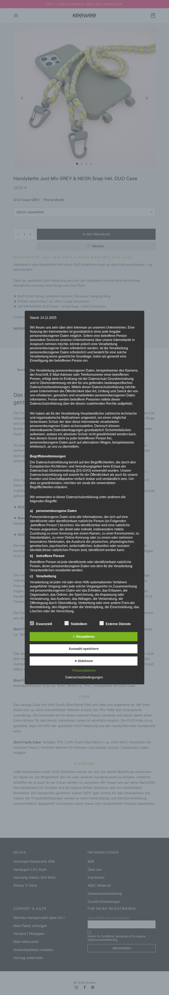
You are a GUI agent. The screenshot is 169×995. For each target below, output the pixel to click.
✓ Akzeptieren (84, 636)
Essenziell (44, 623)
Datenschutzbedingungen (84, 677)
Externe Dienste (118, 623)
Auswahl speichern (84, 648)
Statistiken (79, 623)
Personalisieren (84, 670)
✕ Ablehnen (83, 661)
